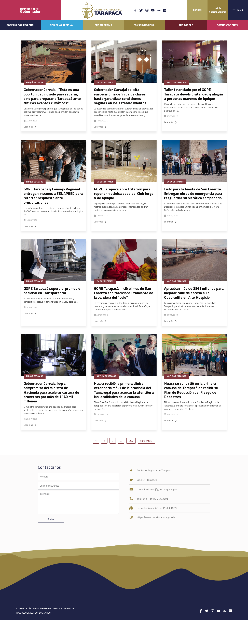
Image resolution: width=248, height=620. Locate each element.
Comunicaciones (227, 25)
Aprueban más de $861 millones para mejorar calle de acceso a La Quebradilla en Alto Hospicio (194, 293)
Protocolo (186, 25)
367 (131, 441)
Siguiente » (146, 441)
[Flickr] (164, 10)
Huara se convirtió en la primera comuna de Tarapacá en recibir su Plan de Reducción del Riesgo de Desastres (191, 390)
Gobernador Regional (20, 25)
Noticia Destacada (176, 82)
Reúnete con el (30, 10)
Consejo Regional (144, 25)
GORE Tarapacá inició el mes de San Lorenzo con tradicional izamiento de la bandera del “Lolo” (123, 293)
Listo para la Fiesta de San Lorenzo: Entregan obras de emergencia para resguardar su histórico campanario (193, 193)
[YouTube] (153, 10)
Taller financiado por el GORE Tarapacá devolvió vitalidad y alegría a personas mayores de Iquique (193, 94)
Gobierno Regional (62, 25)
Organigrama (103, 25)
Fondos (197, 10)
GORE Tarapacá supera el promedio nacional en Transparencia (52, 291)
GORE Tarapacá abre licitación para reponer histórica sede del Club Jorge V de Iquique (124, 193)
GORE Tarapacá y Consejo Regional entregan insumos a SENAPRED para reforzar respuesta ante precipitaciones (53, 195)
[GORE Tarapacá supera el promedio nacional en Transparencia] (53, 260)
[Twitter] (141, 10)
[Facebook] (135, 10)
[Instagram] (147, 10)
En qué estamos (34, 82)
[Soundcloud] (158, 10)
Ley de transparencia (217, 10)
